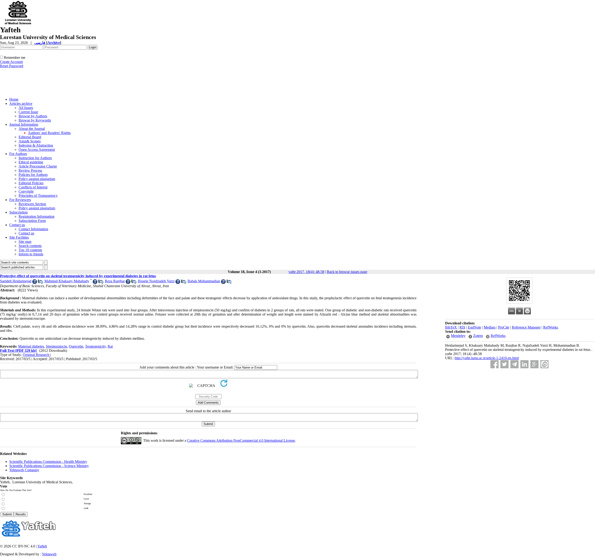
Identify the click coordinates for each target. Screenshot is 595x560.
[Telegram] (514, 364)
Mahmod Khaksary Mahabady (66, 281)
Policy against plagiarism (37, 179)
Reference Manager (526, 327)
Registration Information (36, 216)
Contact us (17, 225)
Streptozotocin (56, 346)
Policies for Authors (33, 175)
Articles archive (20, 103)
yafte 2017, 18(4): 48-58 (306, 272)
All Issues (26, 108)
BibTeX (451, 327)
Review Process (30, 170)
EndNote (474, 327)
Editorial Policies (31, 183)
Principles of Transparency (38, 196)
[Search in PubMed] (40, 283)
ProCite (503, 327)
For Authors (18, 154)
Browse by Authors (33, 116)
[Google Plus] (534, 364)
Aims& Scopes (30, 141)
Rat (110, 346)
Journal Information (23, 124)
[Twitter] (504, 364)
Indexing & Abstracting (36, 145)
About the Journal (32, 129)
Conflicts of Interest (33, 187)
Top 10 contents (30, 250)
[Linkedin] (524, 364)
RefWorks (550, 327)
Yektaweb (49, 554)
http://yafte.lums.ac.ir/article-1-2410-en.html (487, 358)
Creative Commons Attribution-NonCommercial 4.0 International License (241, 440)
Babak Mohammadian (204, 281)
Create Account (11, 62)
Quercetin (76, 346)
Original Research (36, 355)
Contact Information (33, 229)
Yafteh (42, 546)
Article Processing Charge (38, 166)
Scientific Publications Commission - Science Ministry (49, 466)
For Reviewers (20, 200)
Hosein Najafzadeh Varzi (156, 281)
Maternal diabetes (31, 346)
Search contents (30, 246)
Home (13, 99)
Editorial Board (30, 137)
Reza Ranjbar (115, 281)
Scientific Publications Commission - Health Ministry (48, 462)
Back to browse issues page (347, 272)
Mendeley (458, 336)
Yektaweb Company (24, 470)
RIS (462, 327)
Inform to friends (31, 254)
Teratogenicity (95, 346)
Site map (25, 242)
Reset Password (11, 66)
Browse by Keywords (35, 120)
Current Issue (28, 112)
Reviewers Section (32, 204)
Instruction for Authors (35, 158)
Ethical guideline (31, 162)
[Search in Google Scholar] (34, 283)
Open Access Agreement (37, 150)
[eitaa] (544, 364)
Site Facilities (19, 237)
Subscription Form (32, 221)
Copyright (26, 191)
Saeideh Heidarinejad (15, 281)
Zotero (478, 336)
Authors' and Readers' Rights (49, 133)
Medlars (490, 327)
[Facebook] (494, 364)
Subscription (18, 212)
